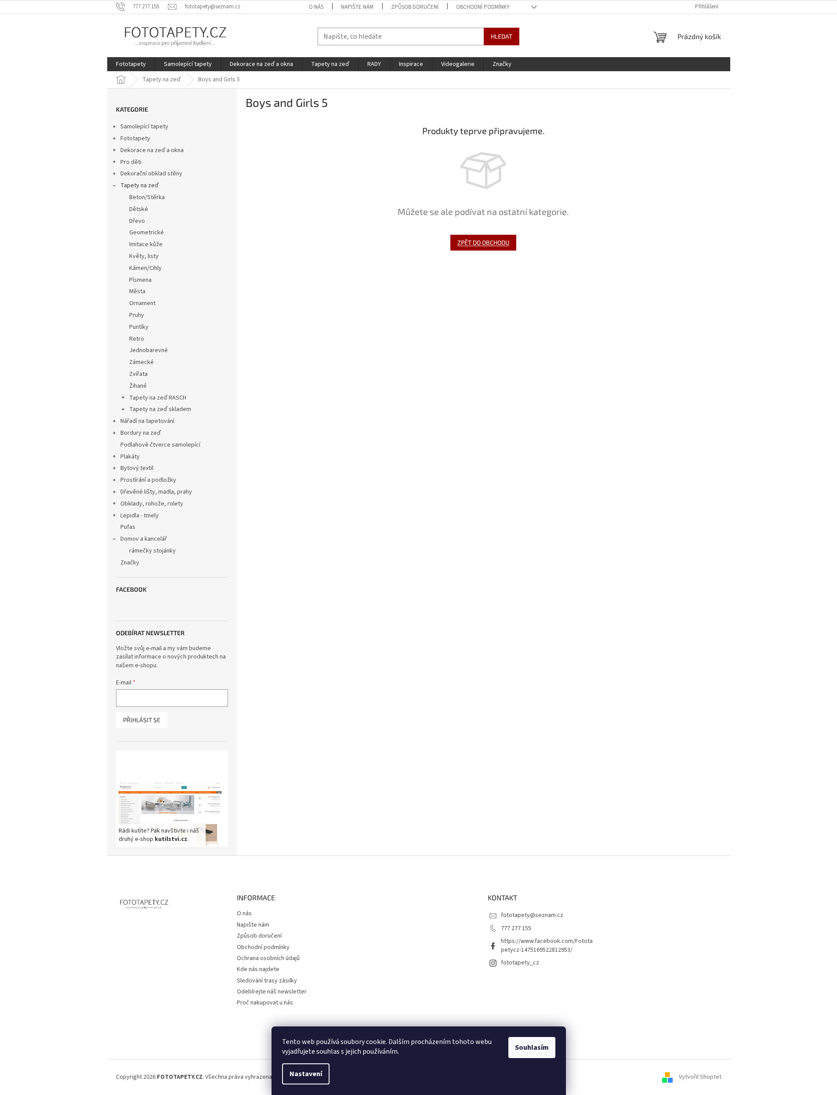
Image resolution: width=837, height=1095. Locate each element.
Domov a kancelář (143, 539)
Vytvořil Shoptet (700, 1077)
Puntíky (139, 327)
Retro (136, 339)
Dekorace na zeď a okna (152, 150)
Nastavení (306, 1074)
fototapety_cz (520, 962)
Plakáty (130, 456)
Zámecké (141, 362)
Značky (129, 562)
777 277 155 (516, 928)
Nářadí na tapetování (147, 421)
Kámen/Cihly (145, 268)
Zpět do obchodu (483, 242)
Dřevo (137, 221)
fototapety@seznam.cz (532, 915)
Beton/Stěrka (147, 197)
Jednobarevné (148, 350)
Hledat (501, 36)
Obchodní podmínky (483, 7)
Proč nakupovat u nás (265, 1002)
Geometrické (146, 232)
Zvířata (138, 374)
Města (137, 291)
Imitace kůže (146, 244)
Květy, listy (144, 256)
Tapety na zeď (139, 185)
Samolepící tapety (144, 126)
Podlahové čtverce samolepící (160, 444)
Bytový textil (136, 468)
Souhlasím (532, 1047)
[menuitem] (131, 64)
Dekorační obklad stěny (151, 173)
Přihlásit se (141, 720)
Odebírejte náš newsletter (272, 991)
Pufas (127, 527)
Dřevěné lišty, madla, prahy (156, 491)
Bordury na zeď (140, 433)
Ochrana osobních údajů (268, 958)
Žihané (138, 386)
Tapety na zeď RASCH (157, 397)
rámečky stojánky (152, 550)
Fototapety (135, 138)
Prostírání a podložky (148, 480)
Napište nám (357, 7)
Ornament (142, 303)
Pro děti (130, 162)
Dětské (138, 209)
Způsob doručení (414, 7)
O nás (316, 7)
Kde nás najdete (258, 969)
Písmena (140, 280)
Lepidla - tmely (139, 515)
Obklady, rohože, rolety (151, 503)
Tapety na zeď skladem (160, 409)
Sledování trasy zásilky (267, 980)
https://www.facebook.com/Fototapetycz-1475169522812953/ (547, 945)
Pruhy (136, 315)
